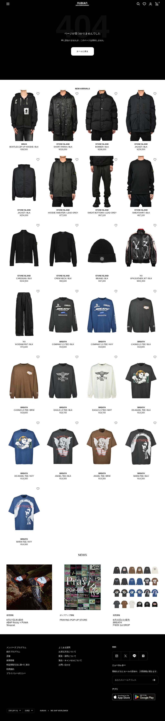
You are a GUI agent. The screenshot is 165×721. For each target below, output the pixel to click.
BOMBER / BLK (102, 147)
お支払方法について (67, 652)
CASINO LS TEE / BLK (141, 344)
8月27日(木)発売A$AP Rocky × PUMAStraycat (17, 622)
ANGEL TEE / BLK (63, 476)
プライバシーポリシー (16, 673)
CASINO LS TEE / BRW (24, 410)
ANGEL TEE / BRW (102, 476)
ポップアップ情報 (67, 615)
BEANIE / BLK (102, 278)
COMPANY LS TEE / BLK (63, 344)
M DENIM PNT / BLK (24, 344)
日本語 (27, 710)
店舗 (8, 656)
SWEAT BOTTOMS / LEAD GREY (101, 213)
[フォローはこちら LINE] (134, 655)
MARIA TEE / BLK (141, 476)
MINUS (24, 144)
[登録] (154, 680)
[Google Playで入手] (144, 697)
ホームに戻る (82, 51)
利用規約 (10, 669)
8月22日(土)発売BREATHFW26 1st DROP (121, 622)
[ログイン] (150, 4)
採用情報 (10, 660)
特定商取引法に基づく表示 (18, 665)
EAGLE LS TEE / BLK (63, 410)
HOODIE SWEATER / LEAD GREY (63, 213)
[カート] (157, 3)
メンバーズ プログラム (16, 647)
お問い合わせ (64, 665)
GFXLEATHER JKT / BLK (141, 278)
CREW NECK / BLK (63, 278)
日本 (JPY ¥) (13, 710)
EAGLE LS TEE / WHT (102, 410)
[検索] (138, 3)
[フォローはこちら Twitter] (125, 655)
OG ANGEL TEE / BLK (141, 410)
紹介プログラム (13, 652)
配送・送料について (67, 656)
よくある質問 (64, 647)
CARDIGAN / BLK (24, 278)
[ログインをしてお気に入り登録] (38, 93)
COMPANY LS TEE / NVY (102, 344)
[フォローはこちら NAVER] (143, 655)
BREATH (63, 342)
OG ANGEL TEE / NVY (24, 476)
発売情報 (10, 615)
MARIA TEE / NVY (24, 542)
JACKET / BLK (141, 147)
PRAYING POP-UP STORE (73, 620)
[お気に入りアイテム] (144, 3)
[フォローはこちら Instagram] (116, 655)
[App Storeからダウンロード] (121, 697)
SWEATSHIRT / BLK (141, 213)
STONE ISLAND (63, 144)
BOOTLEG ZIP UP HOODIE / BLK (24, 147)
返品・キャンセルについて (70, 660)
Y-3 (141, 276)
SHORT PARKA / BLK (63, 147)
